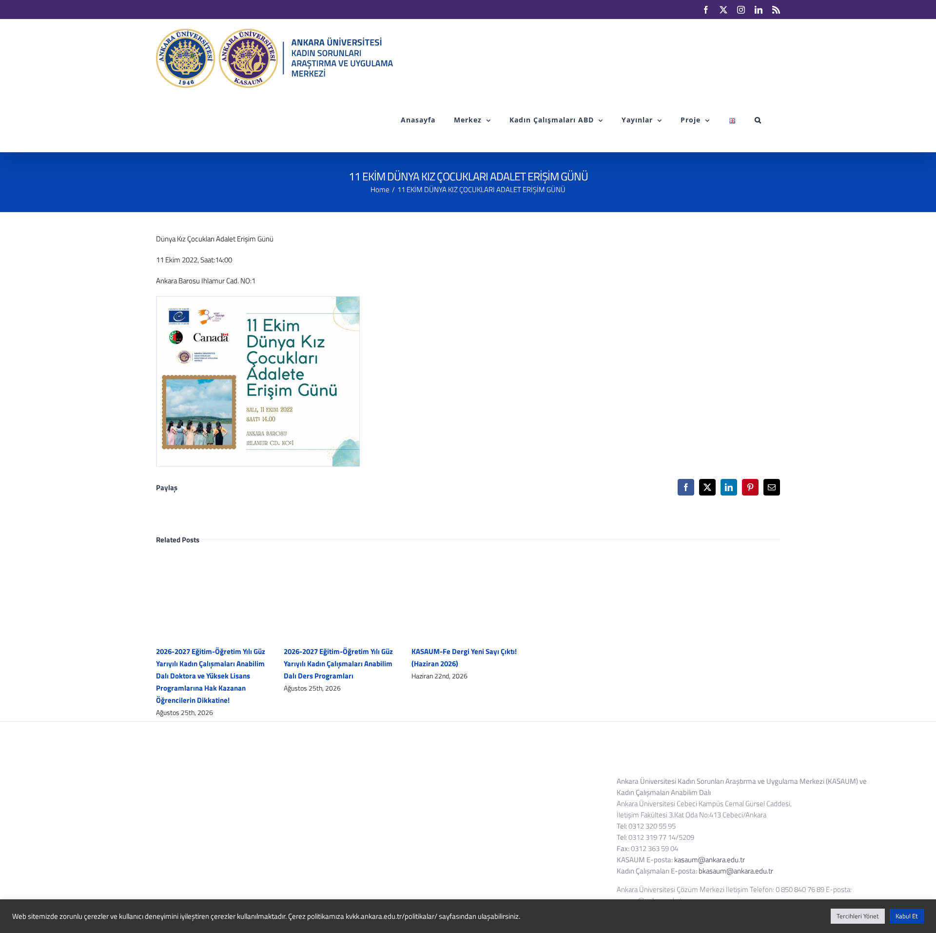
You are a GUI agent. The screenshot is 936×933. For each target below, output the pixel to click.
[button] (758, 120)
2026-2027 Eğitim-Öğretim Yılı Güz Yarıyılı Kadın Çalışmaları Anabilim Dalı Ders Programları (338, 663)
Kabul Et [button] (907, 916)
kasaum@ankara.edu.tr (709, 859)
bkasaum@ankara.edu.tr (736, 870)
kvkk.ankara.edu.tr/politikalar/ (391, 916)
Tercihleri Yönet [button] (858, 916)
